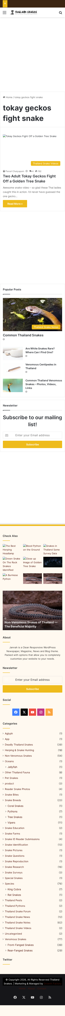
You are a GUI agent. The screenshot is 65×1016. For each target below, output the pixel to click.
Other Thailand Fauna (17, 772)
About (31, 988)
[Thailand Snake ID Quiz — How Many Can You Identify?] (52, 578)
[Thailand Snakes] (23, 12)
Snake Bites (12, 794)
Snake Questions (14, 855)
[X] (24, 712)
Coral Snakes (15, 805)
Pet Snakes (11, 778)
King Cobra (14, 889)
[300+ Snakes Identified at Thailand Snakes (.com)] (12, 564)
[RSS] (49, 712)
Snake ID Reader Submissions (22, 839)
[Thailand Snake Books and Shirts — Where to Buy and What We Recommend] (32, 578)
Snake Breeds (13, 800)
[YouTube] (32, 712)
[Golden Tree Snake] (32, 562)
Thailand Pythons (15, 905)
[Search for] (60, 14)
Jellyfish (12, 766)
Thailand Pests (13, 900)
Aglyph (9, 733)
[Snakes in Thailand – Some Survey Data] (52, 549)
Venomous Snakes (15, 939)
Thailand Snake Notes (17, 922)
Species (9, 883)
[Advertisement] (32, 53)
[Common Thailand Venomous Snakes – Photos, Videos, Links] (13, 385)
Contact (41, 988)
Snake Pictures (13, 850)
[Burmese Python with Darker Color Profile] (12, 578)
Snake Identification (16, 844)
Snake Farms (12, 833)
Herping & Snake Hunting (19, 750)
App (7, 739)
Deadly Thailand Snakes (19, 744)
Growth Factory (52, 983)
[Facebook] (16, 712)
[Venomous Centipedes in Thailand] (13, 369)
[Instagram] (40, 712)
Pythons (12, 811)
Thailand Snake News (17, 917)
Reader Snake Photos (17, 789)
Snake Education (14, 828)
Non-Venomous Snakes (18, 755)
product (9, 783)
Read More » (15, 203)
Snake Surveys (13, 872)
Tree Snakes (15, 817)
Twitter (7, 959)
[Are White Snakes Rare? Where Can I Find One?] (13, 353)
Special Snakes (14, 878)
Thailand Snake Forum (18, 911)
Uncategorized (13, 933)
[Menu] (4, 14)
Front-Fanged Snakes (21, 944)
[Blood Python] (32, 549)
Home (8, 97)
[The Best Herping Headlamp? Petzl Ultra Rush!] (12, 549)
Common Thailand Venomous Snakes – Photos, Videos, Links (43, 384)
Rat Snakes (14, 894)
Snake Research (14, 867)
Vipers (11, 822)
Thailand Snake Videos (18, 928)
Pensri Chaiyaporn (15, 171)
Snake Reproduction (16, 861)
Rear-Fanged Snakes (20, 950)
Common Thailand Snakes (23, 335)
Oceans (9, 761)
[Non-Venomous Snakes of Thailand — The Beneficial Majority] (32, 610)
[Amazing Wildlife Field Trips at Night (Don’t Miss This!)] (52, 562)
